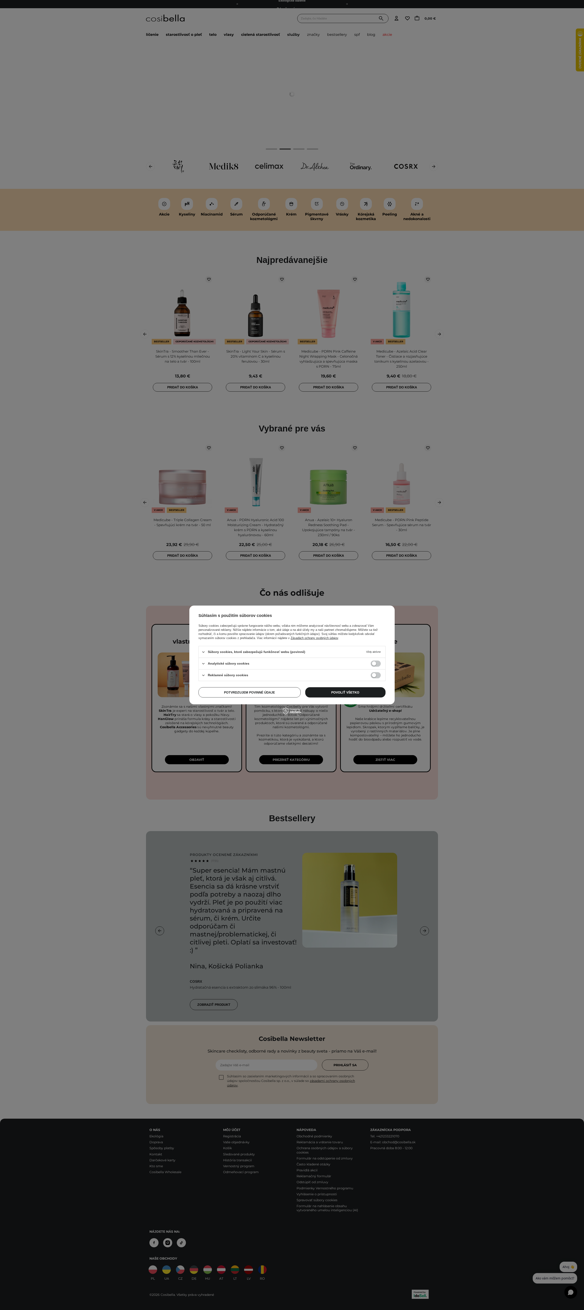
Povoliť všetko (345, 692)
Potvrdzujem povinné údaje (249, 692)
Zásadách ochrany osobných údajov (314, 638)
